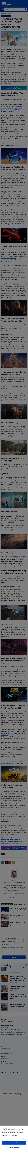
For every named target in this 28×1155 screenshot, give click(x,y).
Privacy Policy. (20, 1138)
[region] (14, 1140)
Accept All (14, 1142)
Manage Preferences (14, 1147)
